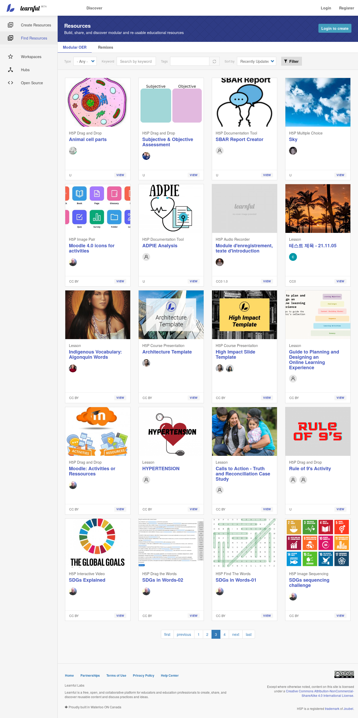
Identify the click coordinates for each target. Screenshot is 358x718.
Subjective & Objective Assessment (167, 142)
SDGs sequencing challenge (309, 582)
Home (69, 675)
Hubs (25, 69)
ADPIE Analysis (159, 245)
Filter (293, 61)
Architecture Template (167, 351)
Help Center (170, 675)
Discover (94, 7)
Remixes (105, 47)
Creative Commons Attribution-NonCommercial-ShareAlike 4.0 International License (320, 693)
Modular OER (74, 47)
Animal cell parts (88, 139)
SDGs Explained (87, 579)
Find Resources (34, 38)
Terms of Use (116, 675)
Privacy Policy (143, 675)
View (120, 175)
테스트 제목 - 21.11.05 (313, 245)
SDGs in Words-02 (162, 579)
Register (346, 7)
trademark (332, 708)
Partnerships (90, 675)
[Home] (27, 7)
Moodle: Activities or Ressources (92, 471)
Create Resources (36, 24)
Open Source (32, 82)
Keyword (108, 61)
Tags (164, 61)
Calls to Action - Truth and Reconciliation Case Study (243, 473)
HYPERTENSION (161, 468)
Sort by (230, 61)
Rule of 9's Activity (310, 468)
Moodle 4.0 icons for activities (92, 248)
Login (326, 7)
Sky (293, 139)
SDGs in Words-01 (236, 579)
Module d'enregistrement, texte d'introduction (244, 248)
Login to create (335, 28)
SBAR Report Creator (239, 139)
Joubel (348, 708)
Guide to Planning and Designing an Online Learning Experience (314, 359)
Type (67, 61)
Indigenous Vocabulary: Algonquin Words (95, 354)
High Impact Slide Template (235, 354)
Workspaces (31, 56)
